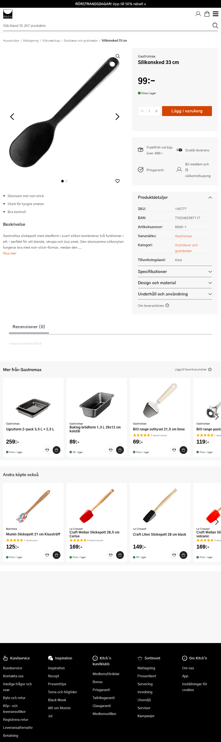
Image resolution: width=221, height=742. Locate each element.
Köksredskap (51, 40)
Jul (50, 715)
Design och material (157, 282)
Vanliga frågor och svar (17, 686)
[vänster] (12, 117)
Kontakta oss (13, 675)
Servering (145, 683)
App (185, 675)
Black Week (57, 699)
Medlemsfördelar (106, 673)
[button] (117, 181)
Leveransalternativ (18, 727)
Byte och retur (14, 697)
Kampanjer (146, 715)
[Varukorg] (207, 14)
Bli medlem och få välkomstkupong (198, 170)
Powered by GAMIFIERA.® (25, 343)
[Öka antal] (157, 111)
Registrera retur (15, 719)
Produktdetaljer (153, 197)
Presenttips (57, 683)
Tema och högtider (62, 691)
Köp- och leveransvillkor (14, 708)
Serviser (143, 707)
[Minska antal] (142, 111)
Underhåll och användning (163, 294)
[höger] (117, 117)
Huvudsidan (11, 40)
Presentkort (146, 675)
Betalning (10, 735)
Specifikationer (152, 271)
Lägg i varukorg (187, 111)
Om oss (188, 667)
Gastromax (146, 56)
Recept (53, 675)
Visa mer (9, 253)
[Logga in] (198, 14)
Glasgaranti (102, 705)
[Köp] (56, 450)
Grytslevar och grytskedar (81, 40)
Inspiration (56, 667)
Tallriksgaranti (104, 697)
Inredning (144, 691)
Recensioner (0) (29, 326)
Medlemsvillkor (104, 713)
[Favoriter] (47, 450)
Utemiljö (144, 699)
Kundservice (12, 667)
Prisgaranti (155, 169)
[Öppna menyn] (215, 14)
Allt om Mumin (59, 707)
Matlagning (31, 40)
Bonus (98, 681)
